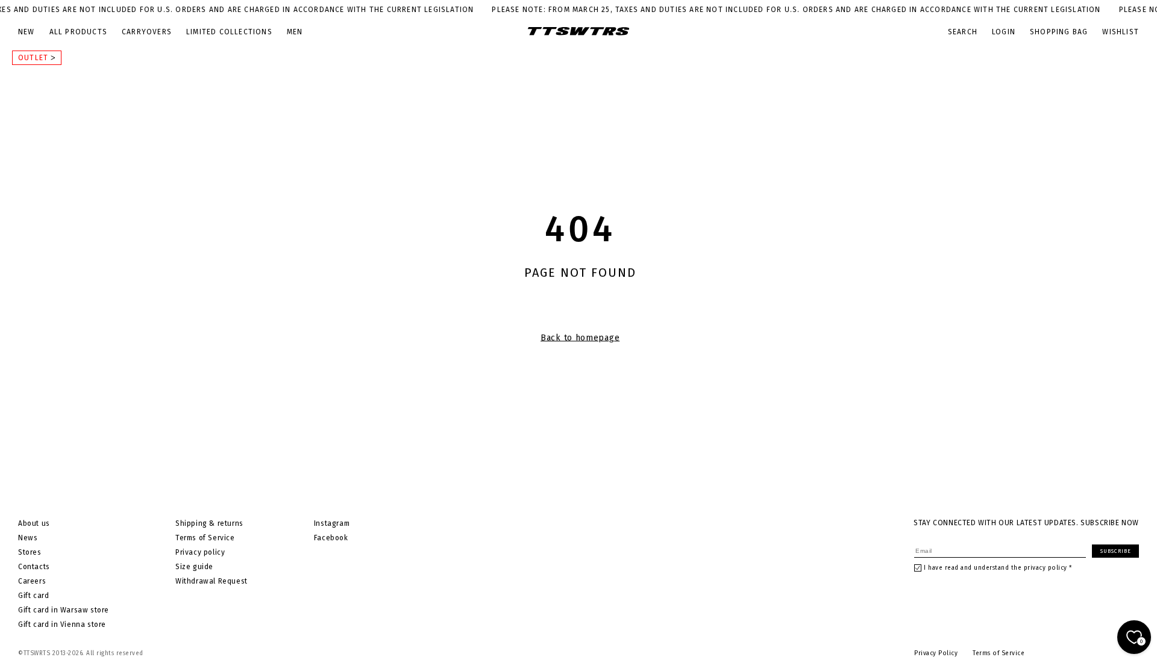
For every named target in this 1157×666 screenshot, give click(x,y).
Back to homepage (580, 338)
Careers (32, 581)
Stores (30, 552)
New (26, 32)
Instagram (332, 523)
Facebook (331, 538)
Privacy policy (200, 552)
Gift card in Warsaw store (63, 610)
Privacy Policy (936, 653)
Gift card (33, 595)
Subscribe (1115, 551)
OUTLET (34, 58)
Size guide (194, 567)
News (27, 538)
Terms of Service (205, 538)
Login (1003, 32)
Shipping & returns (209, 523)
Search (962, 32)
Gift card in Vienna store (62, 624)
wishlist (1120, 32)
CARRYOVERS (147, 32)
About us (34, 523)
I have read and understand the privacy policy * (998, 568)
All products (78, 32)
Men (295, 32)
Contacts (34, 567)
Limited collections (229, 32)
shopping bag (1059, 32)
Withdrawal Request (211, 581)
